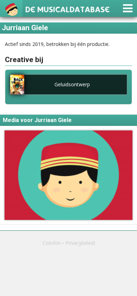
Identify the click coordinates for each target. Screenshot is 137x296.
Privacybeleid (80, 243)
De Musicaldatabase (67, 8)
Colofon (52, 243)
